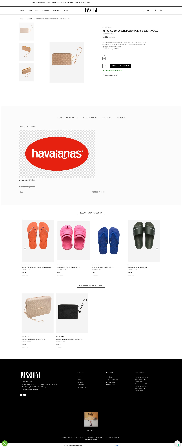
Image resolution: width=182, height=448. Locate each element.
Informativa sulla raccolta (73, 445)
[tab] (67, 117)
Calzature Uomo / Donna (142, 384)
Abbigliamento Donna (141, 377)
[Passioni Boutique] (91, 10)
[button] (109, 75)
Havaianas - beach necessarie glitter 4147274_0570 (34, 339)
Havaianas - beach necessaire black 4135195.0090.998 (69, 339)
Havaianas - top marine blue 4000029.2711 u (102, 267)
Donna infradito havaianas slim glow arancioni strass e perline (36, 267)
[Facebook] (21, 395)
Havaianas (107, 27)
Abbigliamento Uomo (141, 386)
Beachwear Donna (140, 379)
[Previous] (25, 248)
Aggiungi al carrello (120, 66)
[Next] (157, 248)
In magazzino (23, 180)
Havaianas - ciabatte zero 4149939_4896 (137, 267)
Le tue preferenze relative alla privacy (99, 445)
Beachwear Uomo (140, 388)
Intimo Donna (139, 381)
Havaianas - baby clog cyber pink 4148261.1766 (68, 267)
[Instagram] (24, 395)
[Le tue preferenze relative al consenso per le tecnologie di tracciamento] (178, 444)
